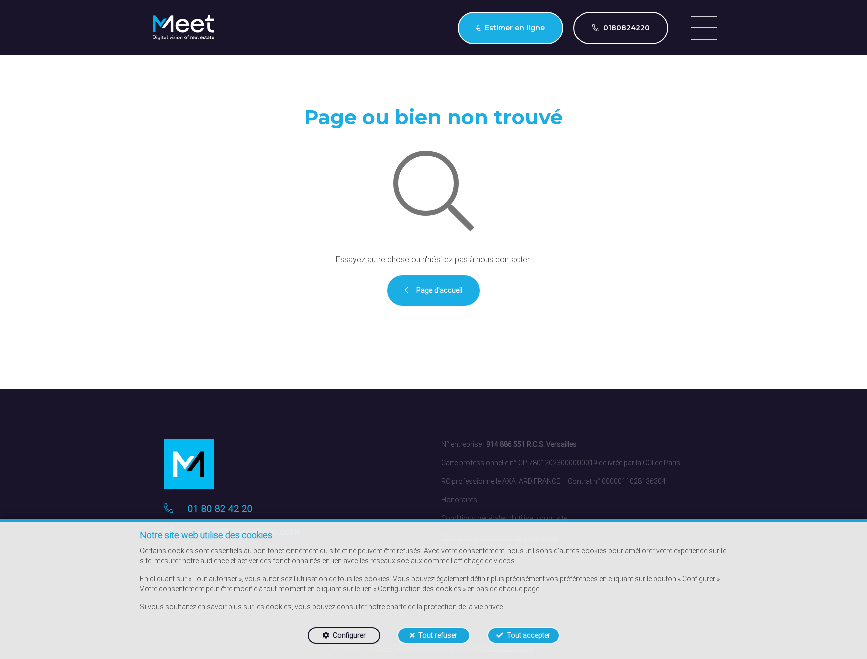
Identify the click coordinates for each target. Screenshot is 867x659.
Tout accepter (528, 635)
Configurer (349, 635)
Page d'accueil (438, 290)
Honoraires (459, 500)
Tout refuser (437, 635)
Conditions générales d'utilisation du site (504, 518)
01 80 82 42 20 (220, 508)
